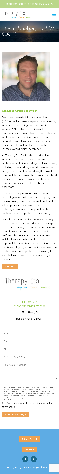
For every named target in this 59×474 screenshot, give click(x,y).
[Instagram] (34, 459)
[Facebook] (25, 459)
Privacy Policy (14, 467)
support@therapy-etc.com (21, 3)
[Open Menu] (54, 14)
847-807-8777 (46, 3)
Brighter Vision (44, 467)
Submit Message (15, 414)
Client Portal (29, 439)
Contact (10, 266)
